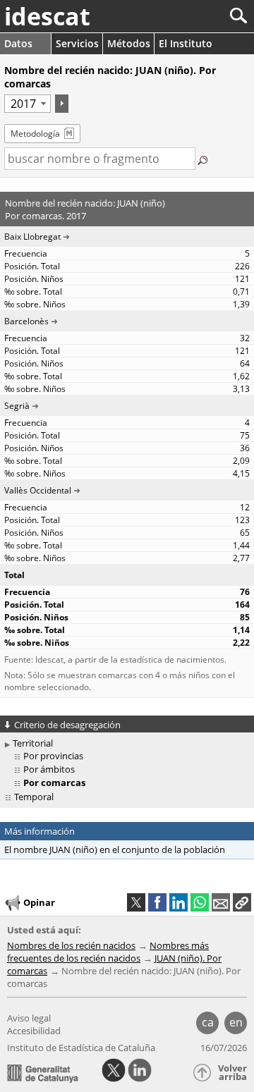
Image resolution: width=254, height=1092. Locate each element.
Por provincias (53, 755)
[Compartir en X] (136, 902)
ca (208, 1022)
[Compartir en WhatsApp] (199, 902)
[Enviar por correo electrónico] (221, 902)
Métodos (128, 43)
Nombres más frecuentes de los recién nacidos (108, 951)
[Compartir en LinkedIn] (178, 902)
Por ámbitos (49, 769)
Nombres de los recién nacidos (71, 945)
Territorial (33, 743)
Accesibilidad (34, 1030)
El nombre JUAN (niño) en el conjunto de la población (114, 849)
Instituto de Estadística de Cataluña (81, 1047)
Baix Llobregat (32, 237)
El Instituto (185, 43)
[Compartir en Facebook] (157, 902)
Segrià (17, 406)
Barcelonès (26, 321)
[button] (242, 902)
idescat (47, 16)
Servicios (77, 43)
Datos (18, 43)
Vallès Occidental (37, 490)
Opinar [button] (39, 902)
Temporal (34, 796)
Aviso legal (29, 1018)
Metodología (35, 134)
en (236, 1022)
